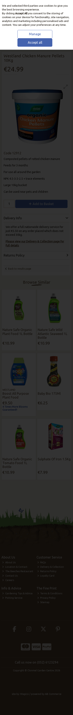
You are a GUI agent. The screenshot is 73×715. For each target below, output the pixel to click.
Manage (35, 34)
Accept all (35, 42)
